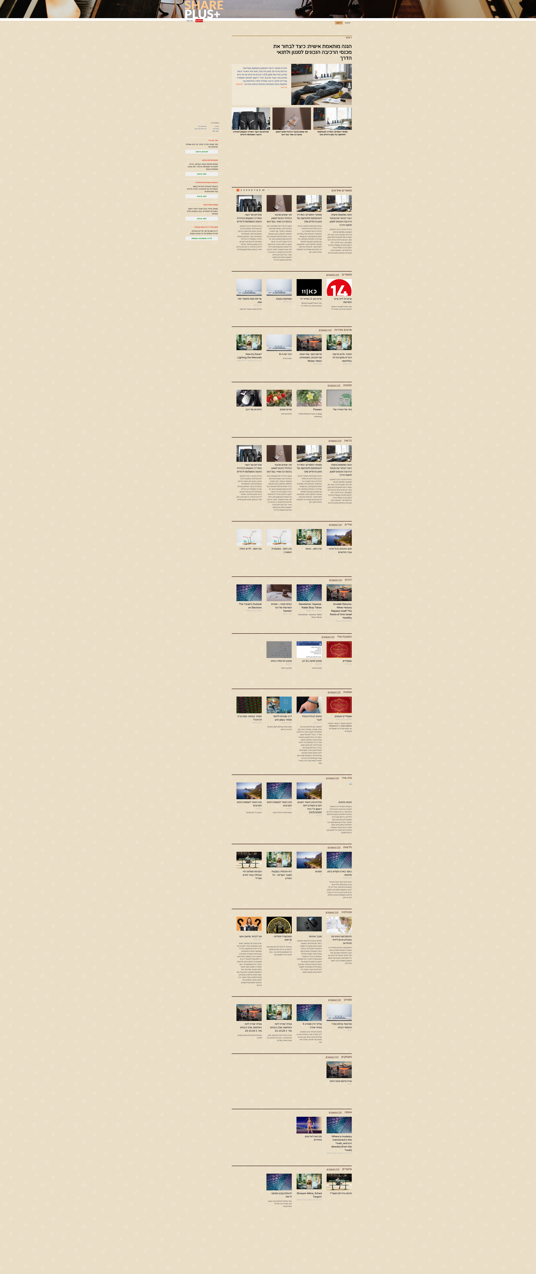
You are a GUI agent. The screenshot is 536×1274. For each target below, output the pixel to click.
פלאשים (199, 21)
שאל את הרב (202, 126)
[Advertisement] (292, 162)
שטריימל (216, 129)
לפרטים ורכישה (202, 151)
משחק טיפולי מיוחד (210, 205)
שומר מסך (215, 131)
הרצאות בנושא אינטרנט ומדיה (206, 182)
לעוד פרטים (201, 174)
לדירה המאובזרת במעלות (202, 238)
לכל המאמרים (332, 275)
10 (263, 190)
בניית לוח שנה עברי (200, 129)
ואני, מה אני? (213, 140)
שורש (217, 126)
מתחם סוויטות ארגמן (210, 160)
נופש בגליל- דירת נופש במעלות (206, 227)
